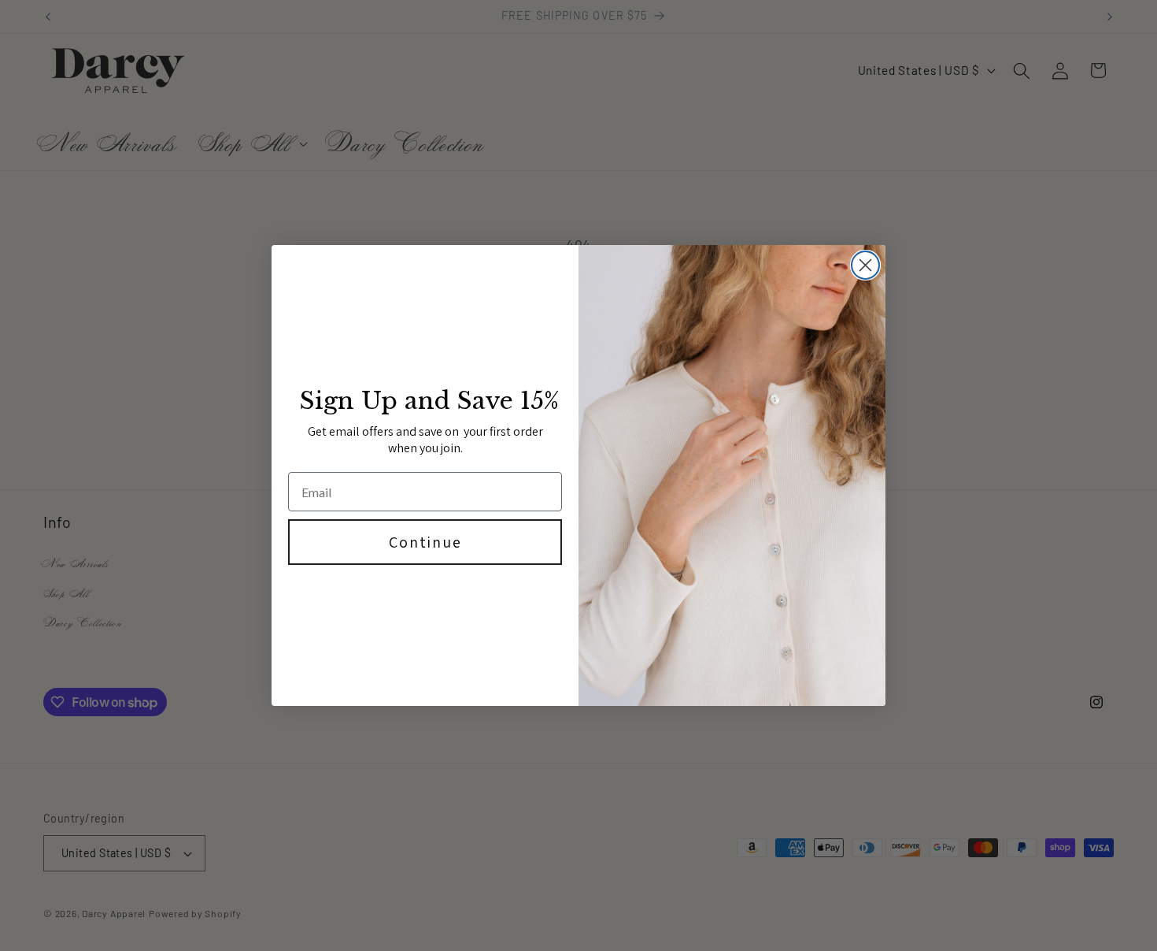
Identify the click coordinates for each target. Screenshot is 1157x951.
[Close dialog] (865, 265)
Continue (425, 542)
